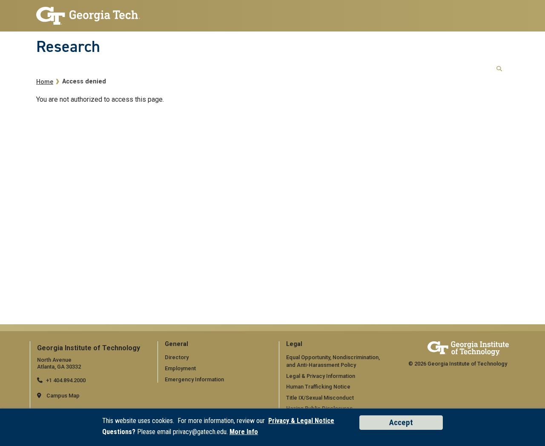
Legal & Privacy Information (320, 376)
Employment (180, 368)
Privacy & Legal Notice (301, 421)
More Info (243, 432)
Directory (177, 357)
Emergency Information (194, 379)
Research (68, 46)
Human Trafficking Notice (318, 386)
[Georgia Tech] (468, 348)
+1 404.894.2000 (66, 380)
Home (44, 82)
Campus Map (63, 395)
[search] (499, 69)
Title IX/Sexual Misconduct (320, 398)
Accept (401, 422)
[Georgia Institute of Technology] (88, 13)
